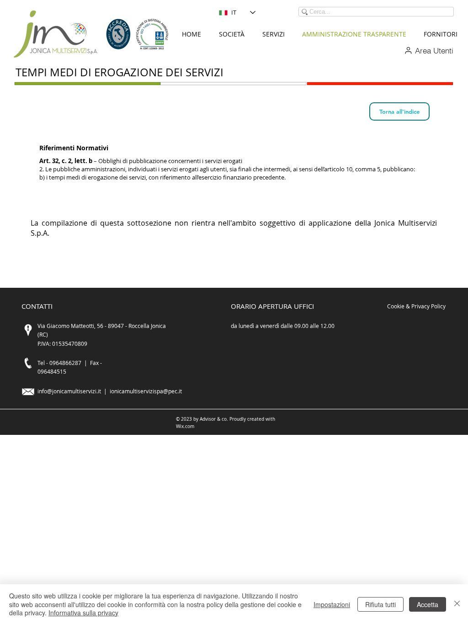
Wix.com (185, 426)
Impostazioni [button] (332, 604)
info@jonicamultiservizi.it (69, 391)
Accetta (427, 604)
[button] (231, 34)
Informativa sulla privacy (83, 612)
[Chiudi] (457, 604)
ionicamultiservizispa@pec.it (146, 391)
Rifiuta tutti (380, 604)
